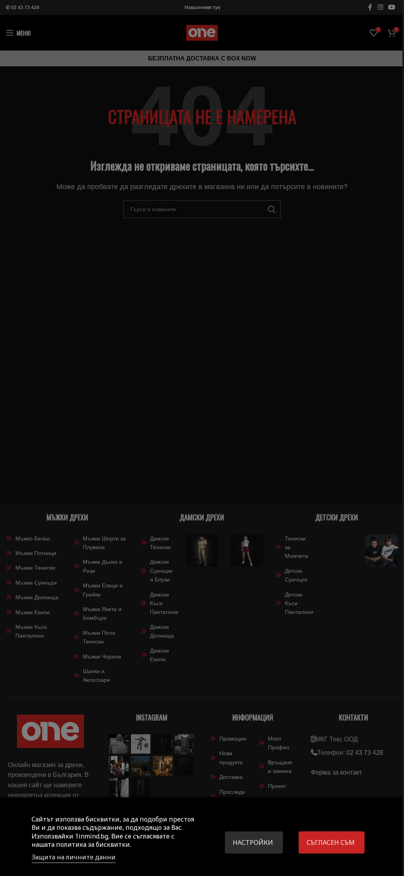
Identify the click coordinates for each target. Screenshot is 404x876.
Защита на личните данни (74, 857)
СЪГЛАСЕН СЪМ (331, 842)
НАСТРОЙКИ (253, 842)
